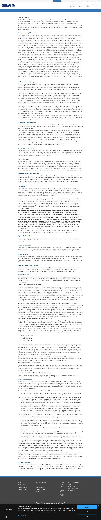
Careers (67, 1)
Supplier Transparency (74, 482)
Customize (86, 511)
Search (97, 1)
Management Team (40, 489)
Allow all (87, 507)
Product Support (22, 487)
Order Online (57, 1)
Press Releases (39, 487)
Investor (74, 1)
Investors (37, 485)
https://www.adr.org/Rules (25, 379)
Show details (21, 515)
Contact (81, 1)
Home (19, 482)
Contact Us (38, 491)
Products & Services (23, 485)
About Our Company (40, 482)
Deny (87, 516)
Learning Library (22, 489)
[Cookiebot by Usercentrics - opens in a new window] (9, 517)
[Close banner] (98, 505)
